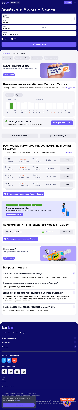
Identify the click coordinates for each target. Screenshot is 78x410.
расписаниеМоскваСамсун (31, 194)
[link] (9, 74)
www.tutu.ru (29, 395)
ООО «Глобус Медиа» (30, 393)
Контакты (4, 382)
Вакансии (4, 379)
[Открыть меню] (75, 2)
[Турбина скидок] (67, 403)
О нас (3, 377)
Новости (4, 384)
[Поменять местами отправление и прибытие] (73, 19)
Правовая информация (8, 386)
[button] (4, 360)
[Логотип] (5, 2)
